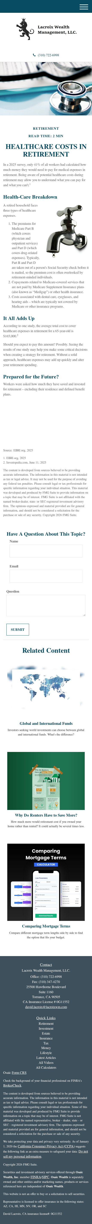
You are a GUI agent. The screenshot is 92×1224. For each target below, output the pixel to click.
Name (14, 541)
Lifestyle (46, 1052)
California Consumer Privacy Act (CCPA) (46, 1146)
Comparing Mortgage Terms (46, 926)
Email (14, 566)
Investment (46, 1028)
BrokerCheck (12, 1085)
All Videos (46, 1062)
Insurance (46, 1038)
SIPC (45, 1177)
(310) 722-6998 (48, 55)
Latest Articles (46, 1057)
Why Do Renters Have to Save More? (46, 815)
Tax (46, 1043)
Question (12, 591)
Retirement (46, 1023)
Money (46, 1047)
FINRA (36, 1177)
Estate (46, 1033)
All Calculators (46, 1067)
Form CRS (19, 1072)
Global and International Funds (46, 723)
